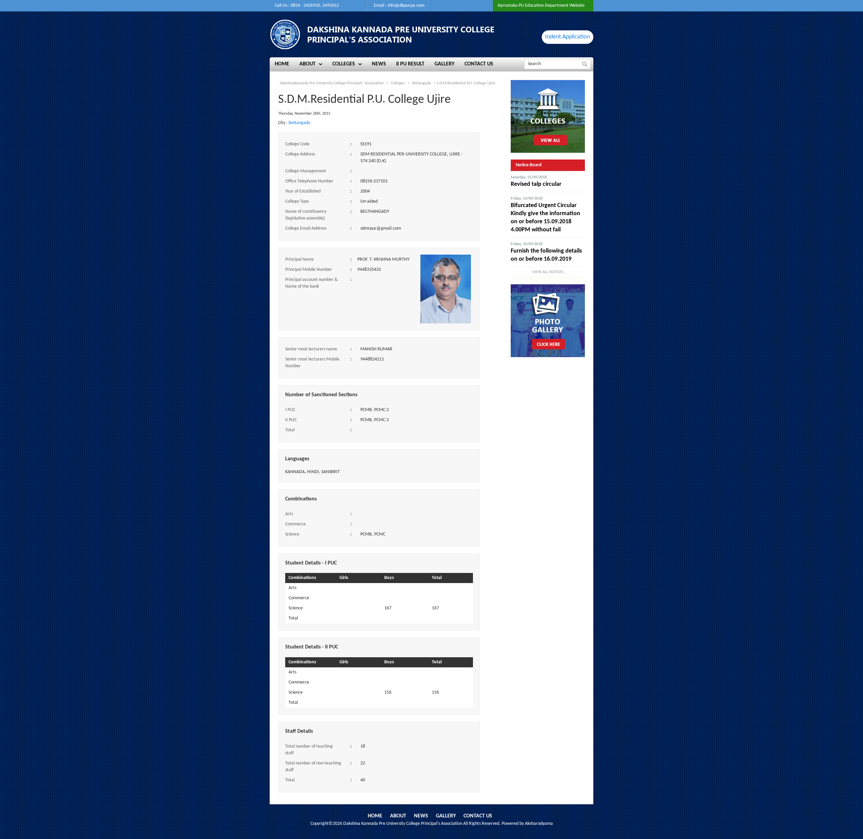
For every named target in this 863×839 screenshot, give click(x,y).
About (398, 816)
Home (375, 816)
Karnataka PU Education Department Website (541, 5)
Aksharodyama (539, 823)
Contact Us (478, 816)
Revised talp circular (536, 184)
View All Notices (548, 272)
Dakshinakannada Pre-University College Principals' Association (332, 83)
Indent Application (567, 37)
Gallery (446, 816)
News (421, 816)
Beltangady (299, 122)
